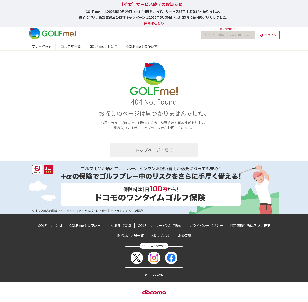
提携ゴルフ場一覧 (130, 235)
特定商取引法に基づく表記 (250, 225)
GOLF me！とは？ (104, 46)
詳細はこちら (154, 22)
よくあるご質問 (119, 225)
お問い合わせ (161, 235)
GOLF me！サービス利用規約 (160, 225)
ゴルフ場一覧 (71, 46)
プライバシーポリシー (206, 225)
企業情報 (184, 235)
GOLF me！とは (50, 225)
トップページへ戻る (154, 150)
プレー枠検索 (42, 46)
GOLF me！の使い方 (142, 46)
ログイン (270, 35)
